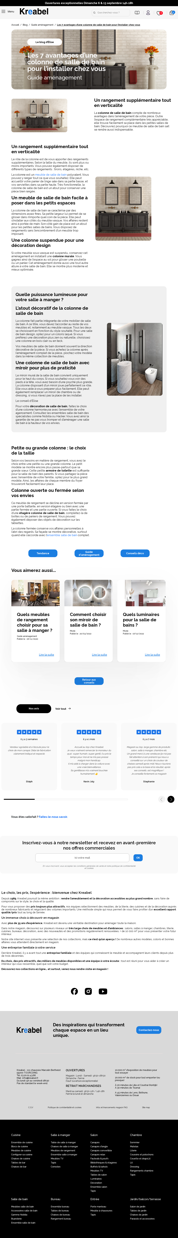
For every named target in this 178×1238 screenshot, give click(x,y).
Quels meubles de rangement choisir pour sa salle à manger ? (34, 622)
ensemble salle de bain (62, 535)
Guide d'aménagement (89, 553)
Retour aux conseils (89, 681)
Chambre (136, 1135)
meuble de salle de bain (51, 174)
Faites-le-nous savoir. (53, 817)
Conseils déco (135, 553)
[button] (148, 1030)
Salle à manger (60, 1135)
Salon (94, 1135)
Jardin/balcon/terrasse (145, 1199)
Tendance (43, 553)
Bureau (55, 1199)
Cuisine (16, 1135)
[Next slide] (170, 799)
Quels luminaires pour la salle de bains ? (141, 620)
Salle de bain (19, 1199)
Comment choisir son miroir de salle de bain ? (88, 620)
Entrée (94, 1199)
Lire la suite (46, 654)
